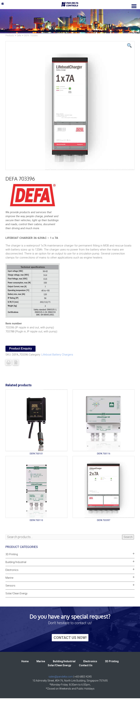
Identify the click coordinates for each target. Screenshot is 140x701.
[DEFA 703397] (104, 487)
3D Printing (11, 554)
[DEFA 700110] (36, 487)
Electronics (11, 569)
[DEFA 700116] (104, 420)
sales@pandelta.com (60, 676)
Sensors (10, 585)
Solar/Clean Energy (16, 593)
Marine (9, 577)
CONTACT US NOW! (70, 637)
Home (25, 661)
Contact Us (85, 665)
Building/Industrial (15, 562)
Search (128, 537)
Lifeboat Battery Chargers (57, 354)
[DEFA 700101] (36, 420)
